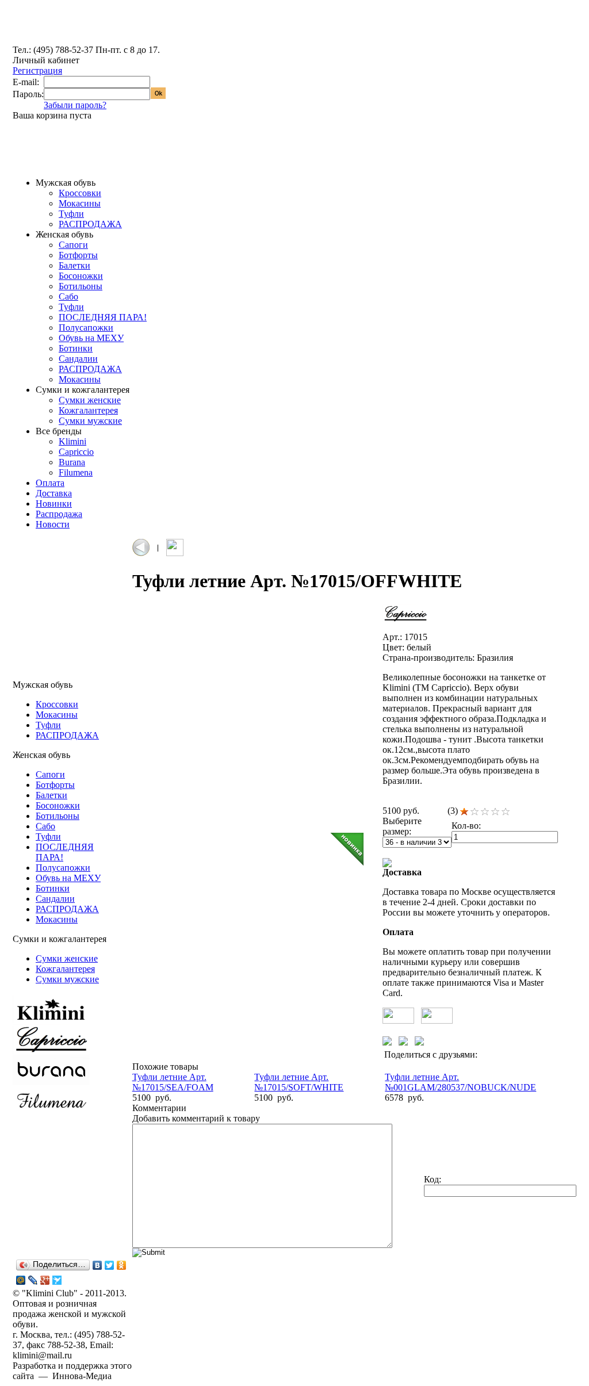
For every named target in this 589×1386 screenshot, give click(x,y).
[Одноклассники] (122, 1265)
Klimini (72, 441)
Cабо (68, 296)
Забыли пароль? (75, 105)
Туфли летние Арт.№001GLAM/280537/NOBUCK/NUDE (460, 1082)
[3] (485, 811)
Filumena (76, 472)
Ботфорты (78, 255)
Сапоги (73, 245)
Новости (53, 524)
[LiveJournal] (33, 1280)
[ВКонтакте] (97, 1265)
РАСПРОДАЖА (90, 224)
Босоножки (81, 276)
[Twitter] (110, 1265)
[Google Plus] (45, 1280)
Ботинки (76, 348)
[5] (506, 811)
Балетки (74, 265)
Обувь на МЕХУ (91, 338)
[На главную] (56, 42)
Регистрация (37, 70)
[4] (495, 811)
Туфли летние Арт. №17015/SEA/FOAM (172, 1082)
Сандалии (78, 358)
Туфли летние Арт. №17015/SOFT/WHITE (298, 1082)
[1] (464, 811)
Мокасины (80, 203)
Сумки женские (90, 400)
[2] (475, 811)
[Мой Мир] (21, 1280)
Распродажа (59, 514)
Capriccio (76, 452)
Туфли (71, 214)
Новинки (54, 503)
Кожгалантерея (88, 410)
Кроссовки (80, 193)
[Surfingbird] (57, 1280)
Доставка (54, 493)
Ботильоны (80, 286)
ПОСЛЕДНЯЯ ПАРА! (103, 317)
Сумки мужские (90, 421)
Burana (72, 462)
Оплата (50, 483)
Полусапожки (86, 327)
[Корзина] (31, 155)
